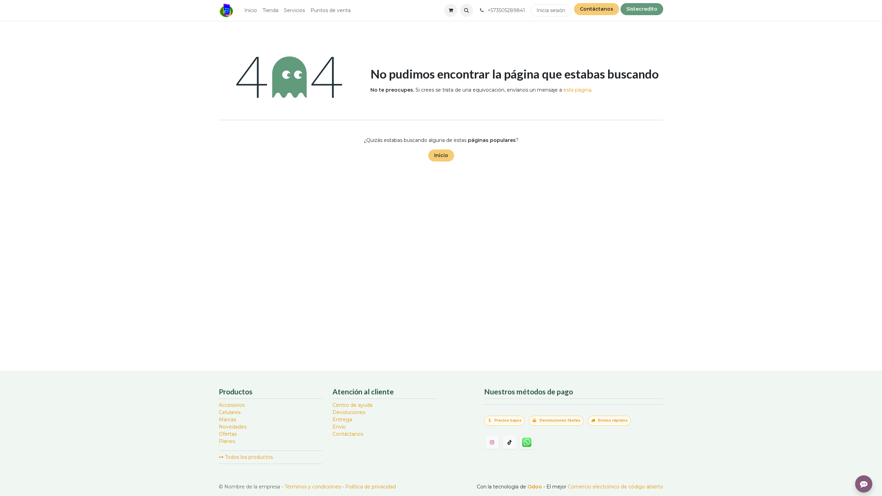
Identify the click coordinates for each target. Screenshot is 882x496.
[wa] (527, 442)
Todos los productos (248, 457)
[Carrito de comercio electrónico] (450, 10)
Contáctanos (596, 9)
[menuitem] (251, 10)
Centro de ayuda (352, 405)
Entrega (342, 419)
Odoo (535, 487)
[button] (466, 10)
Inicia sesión (550, 10)
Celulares (229, 412)
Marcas (227, 419)
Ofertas (228, 434)
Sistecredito (641, 9)
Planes (227, 441)
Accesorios (232, 405)
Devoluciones (348, 412)
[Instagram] (492, 442)
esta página (577, 90)
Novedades (232, 427)
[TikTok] (509, 442)
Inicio (441, 155)
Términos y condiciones (313, 487)
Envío (339, 427)
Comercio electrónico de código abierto (615, 487)
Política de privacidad (370, 487)
